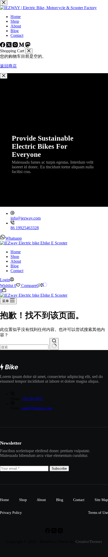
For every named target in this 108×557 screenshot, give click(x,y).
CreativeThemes (88, 541)
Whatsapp (13, 238)
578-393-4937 (32, 399)
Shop (14, 256)
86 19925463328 (24, 228)
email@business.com (36, 408)
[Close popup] (3, 76)
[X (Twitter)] (54, 532)
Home (15, 252)
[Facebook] (48, 532)
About (15, 261)
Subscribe (59, 468)
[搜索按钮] (54, 344)
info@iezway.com (25, 218)
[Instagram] (60, 532)
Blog (14, 266)
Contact (16, 270)
